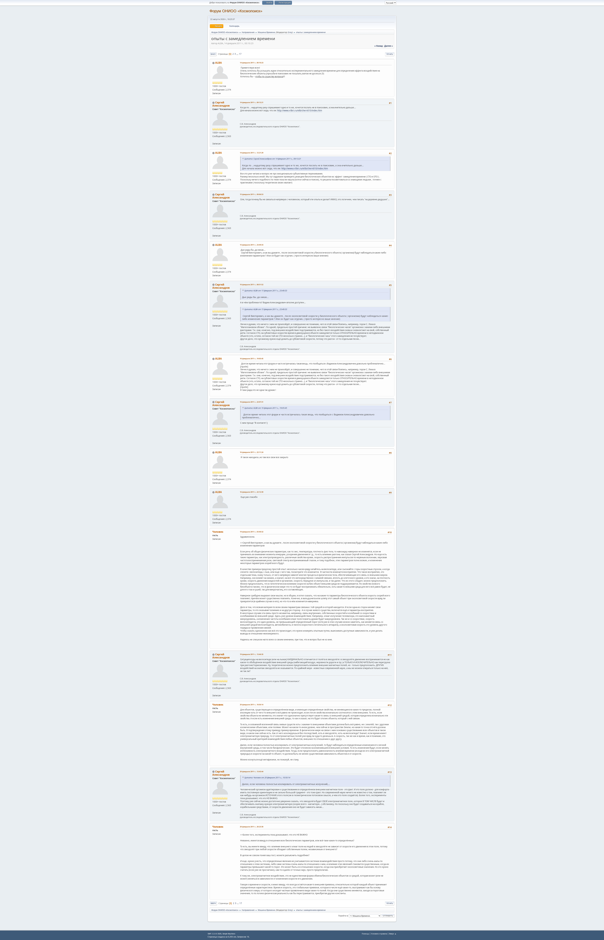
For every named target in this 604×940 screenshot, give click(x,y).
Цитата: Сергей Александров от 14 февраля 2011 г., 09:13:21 (272, 158)
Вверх (213, 903)
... (237, 53)
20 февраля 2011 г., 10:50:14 (251, 704)
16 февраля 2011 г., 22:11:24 (251, 452)
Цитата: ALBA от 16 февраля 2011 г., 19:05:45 (265, 408)
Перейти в (343, 915)
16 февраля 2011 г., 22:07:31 (251, 402)
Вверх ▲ (392, 933)
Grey (290, 32)
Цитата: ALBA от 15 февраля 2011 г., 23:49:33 (265, 290)
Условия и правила (379, 933)
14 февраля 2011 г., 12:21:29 (251, 152)
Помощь (365, 933)
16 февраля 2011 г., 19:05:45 (251, 358)
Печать (389, 54)
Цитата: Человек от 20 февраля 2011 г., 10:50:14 (267, 777)
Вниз (213, 54)
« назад (378, 45)
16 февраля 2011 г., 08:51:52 (251, 284)
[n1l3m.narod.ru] (213, 139)
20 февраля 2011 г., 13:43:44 (251, 771)
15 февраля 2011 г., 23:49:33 (251, 245)
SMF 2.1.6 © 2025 (214, 934)
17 (240, 53)
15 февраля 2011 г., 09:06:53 (251, 194)
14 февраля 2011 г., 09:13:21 (251, 102)
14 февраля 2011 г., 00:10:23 (251, 62)
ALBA (218, 62)
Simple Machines (228, 934)
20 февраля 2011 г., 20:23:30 (251, 826)
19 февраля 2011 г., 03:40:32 (251, 531)
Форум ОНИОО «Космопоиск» (236, 11)
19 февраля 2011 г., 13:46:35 (251, 654)
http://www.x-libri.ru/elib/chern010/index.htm (299, 110)
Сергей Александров (221, 104)
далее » (388, 45)
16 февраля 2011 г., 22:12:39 (251, 492)
